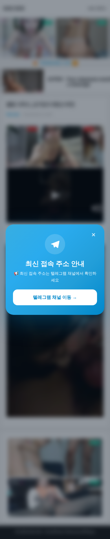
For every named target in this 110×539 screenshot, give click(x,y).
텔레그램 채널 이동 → (55, 297)
